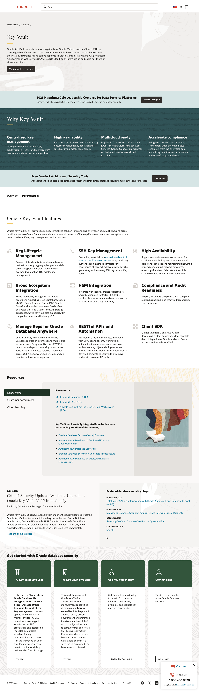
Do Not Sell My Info (39, 683)
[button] (12, 7)
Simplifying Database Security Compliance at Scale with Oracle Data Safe (144, 512)
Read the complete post (19, 533)
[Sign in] (181, 7)
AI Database (12, 24)
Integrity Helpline (113, 683)
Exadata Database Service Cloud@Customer (81, 435)
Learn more (159, 178)
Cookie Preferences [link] (57, 683)
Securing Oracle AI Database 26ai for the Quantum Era (135, 521)
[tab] (27, 392)
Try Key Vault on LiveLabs (21, 69)
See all (109, 529)
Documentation (30, 195)
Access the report (152, 99)
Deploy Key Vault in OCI (121, 659)
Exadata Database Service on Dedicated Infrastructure (86, 453)
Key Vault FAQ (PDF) (71, 401)
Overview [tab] (12, 195)
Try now (19, 659)
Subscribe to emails (96, 683)
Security (25, 24)
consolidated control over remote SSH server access (103, 259)
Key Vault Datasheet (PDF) (74, 396)
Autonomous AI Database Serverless (77, 448)
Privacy (27, 683)
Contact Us (127, 683)
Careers (83, 683)
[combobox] (99, 6)
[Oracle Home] (26, 7)
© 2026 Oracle (12, 683)
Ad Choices (72, 683)
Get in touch (163, 659)
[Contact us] (187, 7)
